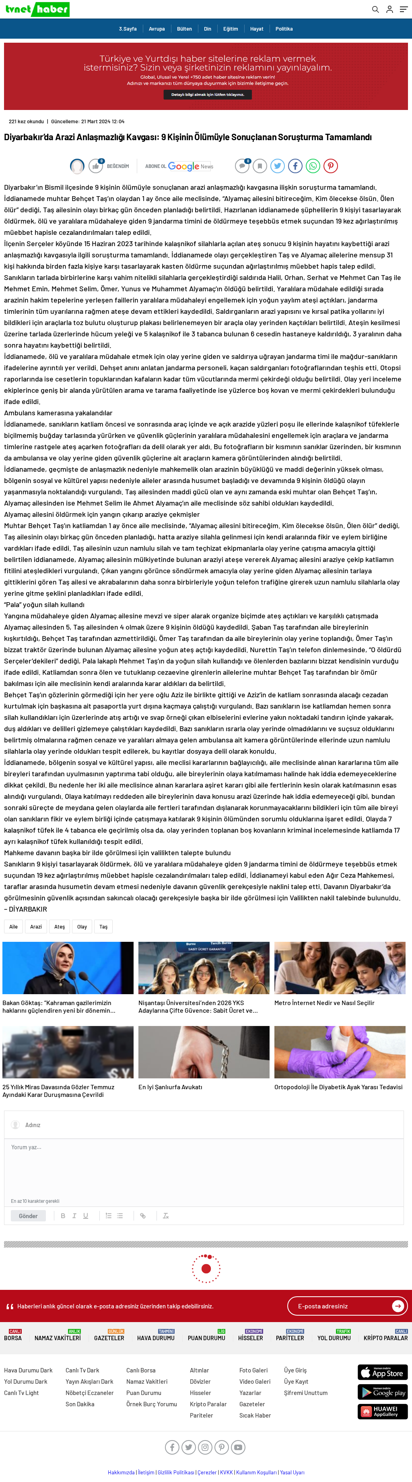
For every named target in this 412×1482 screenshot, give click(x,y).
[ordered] (108, 1209)
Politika (284, 28)
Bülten (184, 28)
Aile (13, 920)
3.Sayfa (128, 28)
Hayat (257, 28)
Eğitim (230, 28)
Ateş (59, 920)
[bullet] (120, 1209)
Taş (103, 920)
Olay (82, 920)
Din (207, 28)
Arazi (36, 920)
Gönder (28, 1209)
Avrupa (157, 28)
